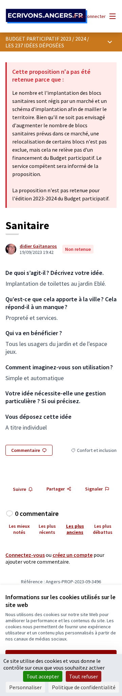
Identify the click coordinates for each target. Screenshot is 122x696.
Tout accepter (42, 676)
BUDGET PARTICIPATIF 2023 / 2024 (45, 38)
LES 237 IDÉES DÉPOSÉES (34, 45)
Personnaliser (25, 687)
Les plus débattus (103, 529)
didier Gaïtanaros (38, 246)
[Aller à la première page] (46, 16)
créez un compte (73, 554)
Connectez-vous (25, 554)
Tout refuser (83, 676)
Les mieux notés (19, 529)
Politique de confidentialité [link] (84, 687)
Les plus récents (47, 529)
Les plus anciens (75, 529)
